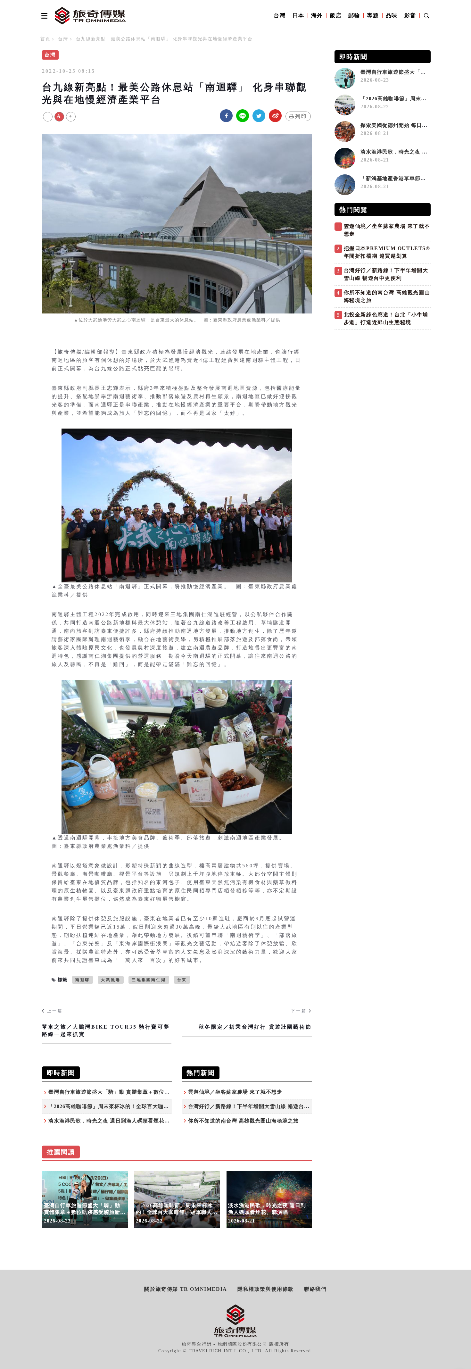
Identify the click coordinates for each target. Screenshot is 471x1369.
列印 (301, 116)
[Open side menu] (43, 16)
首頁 (45, 39)
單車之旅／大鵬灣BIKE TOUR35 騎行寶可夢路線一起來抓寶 (106, 1030)
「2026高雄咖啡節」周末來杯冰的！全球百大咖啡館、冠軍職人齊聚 (130, 1106)
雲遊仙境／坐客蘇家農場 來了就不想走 (235, 1092)
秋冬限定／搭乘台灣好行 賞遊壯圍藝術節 (255, 1027)
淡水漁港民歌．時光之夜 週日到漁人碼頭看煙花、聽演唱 (117, 1120)
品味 (392, 15)
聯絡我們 (315, 1289)
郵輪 (354, 15)
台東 (182, 980)
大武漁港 (110, 980)
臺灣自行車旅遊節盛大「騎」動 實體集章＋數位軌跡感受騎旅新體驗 (130, 1092)
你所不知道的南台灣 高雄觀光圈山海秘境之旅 (243, 1120)
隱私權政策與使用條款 (265, 1289)
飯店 (336, 15)
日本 (298, 15)
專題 (373, 15)
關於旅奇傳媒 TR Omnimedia (185, 1289)
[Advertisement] (383, 378)
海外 (317, 15)
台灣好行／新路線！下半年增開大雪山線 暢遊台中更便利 (257, 1106)
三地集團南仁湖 (149, 980)
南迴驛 (82, 980)
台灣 (279, 15)
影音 (410, 15)
